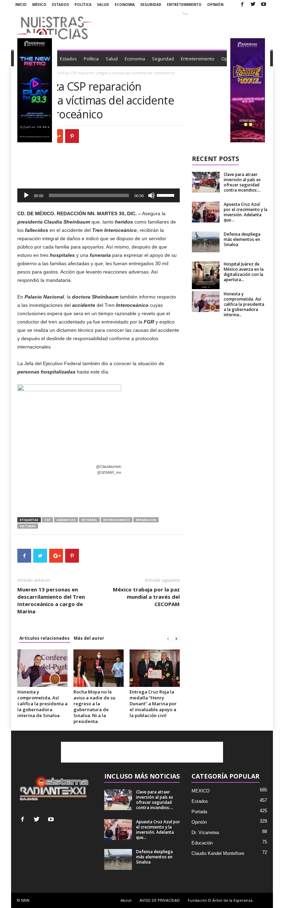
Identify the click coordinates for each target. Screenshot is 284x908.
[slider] (166, 194)
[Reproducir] (26, 195)
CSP (47, 520)
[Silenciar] (151, 195)
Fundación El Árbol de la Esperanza (220, 900)
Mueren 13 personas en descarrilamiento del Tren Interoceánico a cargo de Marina (51, 600)
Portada (199, 811)
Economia (125, 4)
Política (82, 4)
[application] (98, 195)
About (126, 900)
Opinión (215, 4)
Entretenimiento (184, 4)
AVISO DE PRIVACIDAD (160, 900)
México (39, 4)
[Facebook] (242, 4)
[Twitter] (253, 4)
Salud (103, 4)
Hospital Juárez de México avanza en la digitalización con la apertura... (244, 272)
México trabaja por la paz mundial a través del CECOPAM (146, 596)
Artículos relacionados (44, 638)
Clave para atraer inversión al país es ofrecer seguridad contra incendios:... (242, 182)
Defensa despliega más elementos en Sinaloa (242, 239)
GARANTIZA (66, 520)
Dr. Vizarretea (205, 832)
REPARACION (146, 520)
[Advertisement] (185, 27)
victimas (28, 526)
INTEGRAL (89, 520)
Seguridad (150, 4)
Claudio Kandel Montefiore (218, 853)
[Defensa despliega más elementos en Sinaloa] (206, 242)
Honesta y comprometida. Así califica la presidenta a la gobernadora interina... (244, 304)
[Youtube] (263, 4)
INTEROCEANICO (116, 520)
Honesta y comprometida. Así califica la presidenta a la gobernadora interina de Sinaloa (42, 703)
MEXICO (201, 790)
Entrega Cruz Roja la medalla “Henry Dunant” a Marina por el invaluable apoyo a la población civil (153, 703)
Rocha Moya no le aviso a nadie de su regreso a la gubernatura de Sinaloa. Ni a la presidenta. (94, 706)
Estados (60, 4)
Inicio (21, 4)
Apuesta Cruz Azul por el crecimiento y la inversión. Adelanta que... (245, 212)
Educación (202, 843)
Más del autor (89, 638)
